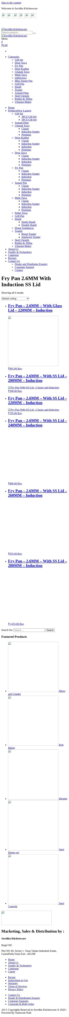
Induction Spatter (30, 131)
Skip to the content (11, 2)
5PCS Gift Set (29, 119)
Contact (19, 270)
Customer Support (24, 267)
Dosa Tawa (21, 62)
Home (11, 107)
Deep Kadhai (22, 68)
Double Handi (29, 225)
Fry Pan (19, 65)
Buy (20, 368)
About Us (13, 249)
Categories (13, 56)
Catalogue (13, 255)
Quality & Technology (20, 252)
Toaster (18, 89)
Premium (26, 134)
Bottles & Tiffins (23, 98)
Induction (26, 146)
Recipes (12, 258)
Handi (18, 86)
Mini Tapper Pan (23, 80)
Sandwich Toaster (30, 237)
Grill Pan (19, 83)
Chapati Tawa (22, 71)
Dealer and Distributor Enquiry (31, 264)
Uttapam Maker (23, 101)
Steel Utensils (22, 95)
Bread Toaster (28, 234)
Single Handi (28, 222)
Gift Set (19, 59)
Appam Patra (22, 92)
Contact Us (14, 261)
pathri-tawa (21, 77)
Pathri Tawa (21, 213)
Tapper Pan (21, 182)
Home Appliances (24, 228)
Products (19, 110)
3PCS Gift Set (29, 116)
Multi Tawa (21, 74)
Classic (25, 128)
